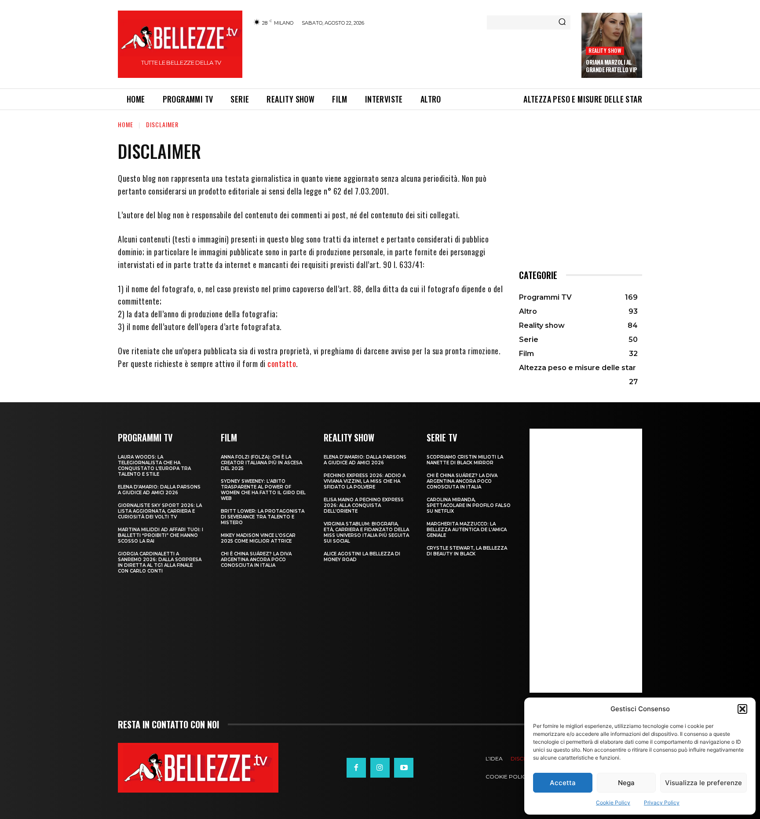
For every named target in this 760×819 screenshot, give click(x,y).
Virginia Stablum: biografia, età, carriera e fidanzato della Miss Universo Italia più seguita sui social (366, 532)
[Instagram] (380, 767)
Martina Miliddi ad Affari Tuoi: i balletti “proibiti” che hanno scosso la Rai (160, 535)
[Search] (562, 22)
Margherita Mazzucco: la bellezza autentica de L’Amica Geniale (467, 529)
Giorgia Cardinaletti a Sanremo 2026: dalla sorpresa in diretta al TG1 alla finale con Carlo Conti (159, 562)
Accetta (563, 783)
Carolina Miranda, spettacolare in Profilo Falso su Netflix (469, 505)
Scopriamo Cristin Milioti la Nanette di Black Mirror (465, 460)
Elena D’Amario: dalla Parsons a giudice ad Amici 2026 (159, 490)
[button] (742, 709)
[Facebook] (356, 767)
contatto (281, 363)
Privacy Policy (662, 802)
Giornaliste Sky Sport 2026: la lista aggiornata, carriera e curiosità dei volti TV (160, 511)
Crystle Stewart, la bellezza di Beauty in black (467, 551)
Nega (626, 783)
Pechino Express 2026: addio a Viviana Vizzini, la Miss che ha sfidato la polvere (365, 481)
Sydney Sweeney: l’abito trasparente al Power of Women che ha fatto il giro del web (263, 489)
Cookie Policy (613, 802)
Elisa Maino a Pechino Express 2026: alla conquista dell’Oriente (364, 505)
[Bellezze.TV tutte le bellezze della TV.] (198, 767)
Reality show (604, 50)
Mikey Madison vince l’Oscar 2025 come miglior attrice (258, 538)
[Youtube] (403, 767)
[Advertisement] (411, 56)
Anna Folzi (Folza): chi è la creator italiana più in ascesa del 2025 (261, 462)
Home (125, 124)
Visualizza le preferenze (703, 783)
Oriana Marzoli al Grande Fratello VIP (611, 66)
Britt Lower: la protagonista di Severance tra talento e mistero (262, 516)
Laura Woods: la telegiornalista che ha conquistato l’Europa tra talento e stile (154, 465)
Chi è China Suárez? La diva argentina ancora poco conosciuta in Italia (256, 559)
